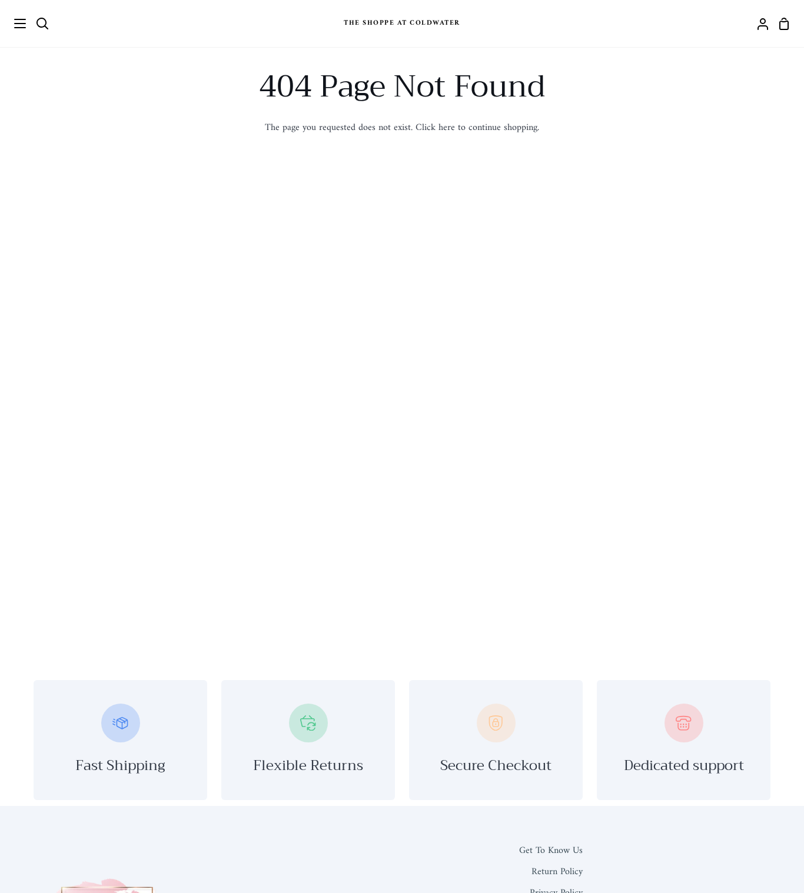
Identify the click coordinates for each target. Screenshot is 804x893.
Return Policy (557, 872)
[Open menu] (13, 23)
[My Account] (758, 23)
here (446, 127)
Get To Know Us (551, 850)
